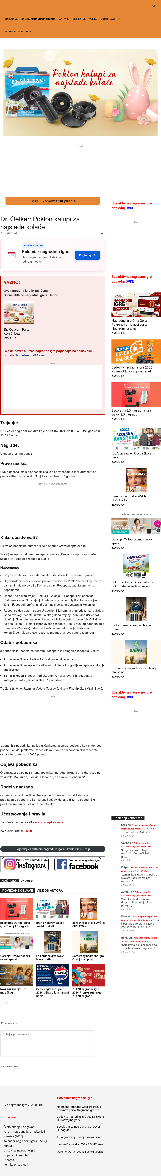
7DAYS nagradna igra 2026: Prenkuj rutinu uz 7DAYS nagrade (86, 992)
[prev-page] (2, 1003)
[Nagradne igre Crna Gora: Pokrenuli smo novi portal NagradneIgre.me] (136, 304)
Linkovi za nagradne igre (19, 1150)
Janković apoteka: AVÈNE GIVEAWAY (80, 1144)
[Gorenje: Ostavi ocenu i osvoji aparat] (16, 942)
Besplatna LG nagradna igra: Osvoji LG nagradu (15, 924)
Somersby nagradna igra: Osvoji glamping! (88, 957)
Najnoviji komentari (16, 1155)
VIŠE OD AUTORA (50, 890)
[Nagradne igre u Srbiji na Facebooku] (79, 864)
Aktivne (64, 18)
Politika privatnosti (15, 1164)
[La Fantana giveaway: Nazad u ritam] (52, 942)
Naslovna (11, 18)
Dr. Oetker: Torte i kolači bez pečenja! (17, 333)
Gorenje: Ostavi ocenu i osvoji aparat (15, 957)
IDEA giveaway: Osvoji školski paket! (50, 924)
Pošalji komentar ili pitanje (53, 201)
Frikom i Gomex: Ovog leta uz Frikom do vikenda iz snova (132, 584)
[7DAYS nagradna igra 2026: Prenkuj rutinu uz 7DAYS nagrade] (88, 975)
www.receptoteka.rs (49, 822)
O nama (8, 1160)
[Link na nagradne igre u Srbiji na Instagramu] (26, 864)
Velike (93, 18)
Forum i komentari (16, 31)
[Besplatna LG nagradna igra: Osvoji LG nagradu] (16, 909)
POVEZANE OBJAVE (17, 890)
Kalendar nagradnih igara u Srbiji (25, 1141)
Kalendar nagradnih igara (38, 18)
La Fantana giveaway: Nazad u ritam (50, 957)
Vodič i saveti (109, 18)
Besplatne (79, 18)
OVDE (29, 831)
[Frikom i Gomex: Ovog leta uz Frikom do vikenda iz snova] (136, 566)
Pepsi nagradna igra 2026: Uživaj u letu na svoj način (52, 992)
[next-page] (7, 1003)
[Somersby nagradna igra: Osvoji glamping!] (88, 942)
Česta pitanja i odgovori (19, 1127)
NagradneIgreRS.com (30, 355)
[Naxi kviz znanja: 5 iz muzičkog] (16, 975)
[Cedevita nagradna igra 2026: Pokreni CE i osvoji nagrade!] (136, 351)
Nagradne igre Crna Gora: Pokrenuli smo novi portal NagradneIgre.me (129, 324)
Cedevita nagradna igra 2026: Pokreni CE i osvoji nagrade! (132, 369)
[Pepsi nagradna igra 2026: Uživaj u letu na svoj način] (52, 975)
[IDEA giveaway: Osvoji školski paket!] (52, 909)
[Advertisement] (80, 170)
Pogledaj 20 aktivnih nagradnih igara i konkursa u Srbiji (53, 849)
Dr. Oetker (27, 880)
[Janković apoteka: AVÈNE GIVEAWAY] (88, 909)
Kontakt (8, 1146)
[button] (154, 6)
